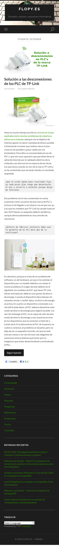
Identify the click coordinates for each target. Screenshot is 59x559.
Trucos (7, 424)
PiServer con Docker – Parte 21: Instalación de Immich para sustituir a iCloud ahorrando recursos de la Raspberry (28, 463)
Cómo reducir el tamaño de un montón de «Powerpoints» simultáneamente (24, 501)
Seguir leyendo (14, 352)
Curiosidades (10, 382)
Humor (7, 394)
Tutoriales (9, 430)
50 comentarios (26, 89)
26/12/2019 (9, 89)
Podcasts (8, 400)
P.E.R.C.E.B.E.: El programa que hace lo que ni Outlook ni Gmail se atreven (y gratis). (25, 453)
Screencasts (10, 418)
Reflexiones (10, 412)
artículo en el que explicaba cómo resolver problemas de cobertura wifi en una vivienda (29, 136)
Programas (9, 406)
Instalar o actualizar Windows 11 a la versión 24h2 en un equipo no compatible (28, 474)
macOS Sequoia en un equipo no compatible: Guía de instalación (28, 483)
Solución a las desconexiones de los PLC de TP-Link (28, 81)
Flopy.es (29, 9)
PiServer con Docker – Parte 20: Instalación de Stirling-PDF (26, 492)
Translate (26, 526)
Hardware (9, 388)
